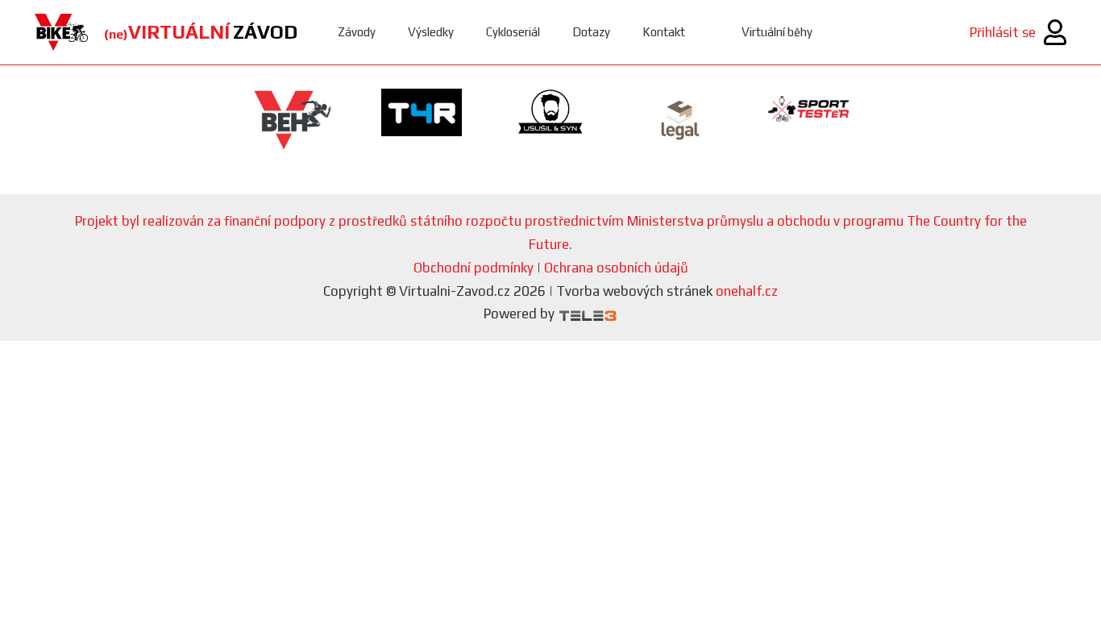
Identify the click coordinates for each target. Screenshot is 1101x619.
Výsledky (431, 32)
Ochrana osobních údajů (616, 268)
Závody (357, 32)
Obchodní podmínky (473, 268)
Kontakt (663, 32)
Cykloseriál (513, 32)
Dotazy (591, 32)
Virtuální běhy (777, 32)
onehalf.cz (747, 291)
